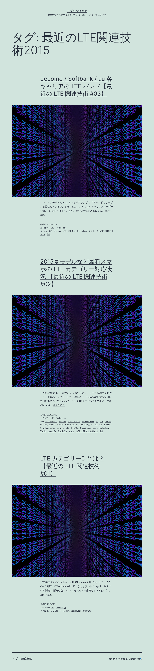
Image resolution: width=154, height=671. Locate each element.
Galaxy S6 (69, 425)
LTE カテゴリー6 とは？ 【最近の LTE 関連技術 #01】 (72, 466)
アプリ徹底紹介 (77, 11)
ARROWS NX (88, 421)
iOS (100, 425)
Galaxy (60, 425)
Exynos (52, 425)
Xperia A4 (52, 431)
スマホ (92, 231)
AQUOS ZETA (74, 421)
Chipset (108, 421)
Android (62, 421)
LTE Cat (71, 231)
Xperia (43, 431)
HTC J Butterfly (82, 425)
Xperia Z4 (62, 431)
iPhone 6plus (49, 428)
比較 (48, 234)
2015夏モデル (51, 421)
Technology (61, 228)
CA (50, 231)
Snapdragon (85, 428)
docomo (57, 231)
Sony (95, 428)
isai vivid (60, 428)
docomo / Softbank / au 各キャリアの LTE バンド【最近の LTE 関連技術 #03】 (76, 86)
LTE (52, 228)
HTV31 (94, 425)
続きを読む (59, 405)
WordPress (134, 658)
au (46, 231)
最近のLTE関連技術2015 (87, 431)
